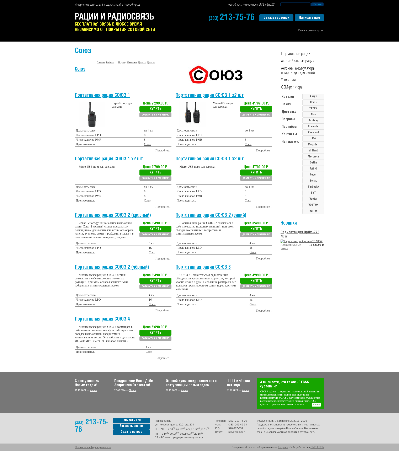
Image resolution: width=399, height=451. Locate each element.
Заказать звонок (276, 17)
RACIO (313, 168)
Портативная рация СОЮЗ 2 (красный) (113, 215)
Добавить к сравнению (155, 115)
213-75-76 (232, 18)
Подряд (122, 62)
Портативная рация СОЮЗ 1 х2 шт (210, 95)
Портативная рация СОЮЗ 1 (102, 95)
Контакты (289, 134)
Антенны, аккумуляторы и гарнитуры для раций (298, 70)
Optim (313, 162)
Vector (313, 199)
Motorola (313, 156)
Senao (313, 180)
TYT (313, 193)
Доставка (289, 111)
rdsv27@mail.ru (237, 432)
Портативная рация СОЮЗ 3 (203, 267)
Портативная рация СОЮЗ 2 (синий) (211, 215)
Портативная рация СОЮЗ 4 (102, 319)
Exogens (283, 447)
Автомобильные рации (297, 61)
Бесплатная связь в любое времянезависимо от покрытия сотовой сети (115, 22)
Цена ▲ (142, 62)
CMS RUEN (317, 447)
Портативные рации (295, 53)
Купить (155, 109)
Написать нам (309, 17)
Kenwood (313, 132)
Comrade (313, 126)
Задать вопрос (131, 431)
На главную (290, 141)
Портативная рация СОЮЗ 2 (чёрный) (112, 267)
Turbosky (313, 187)
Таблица (110, 62)
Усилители (288, 79)
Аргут (313, 96)
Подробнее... (163, 150)
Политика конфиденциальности (93, 447)
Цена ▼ (151, 62)
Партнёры (289, 126)
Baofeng (313, 120)
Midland (313, 150)
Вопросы (288, 119)
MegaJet (313, 144)
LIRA (313, 138)
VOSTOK (313, 205)
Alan (313, 114)
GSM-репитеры (292, 87)
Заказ (286, 104)
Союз (80, 69)
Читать (93, 390)
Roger (313, 174)
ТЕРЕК (313, 108)
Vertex (313, 211)
